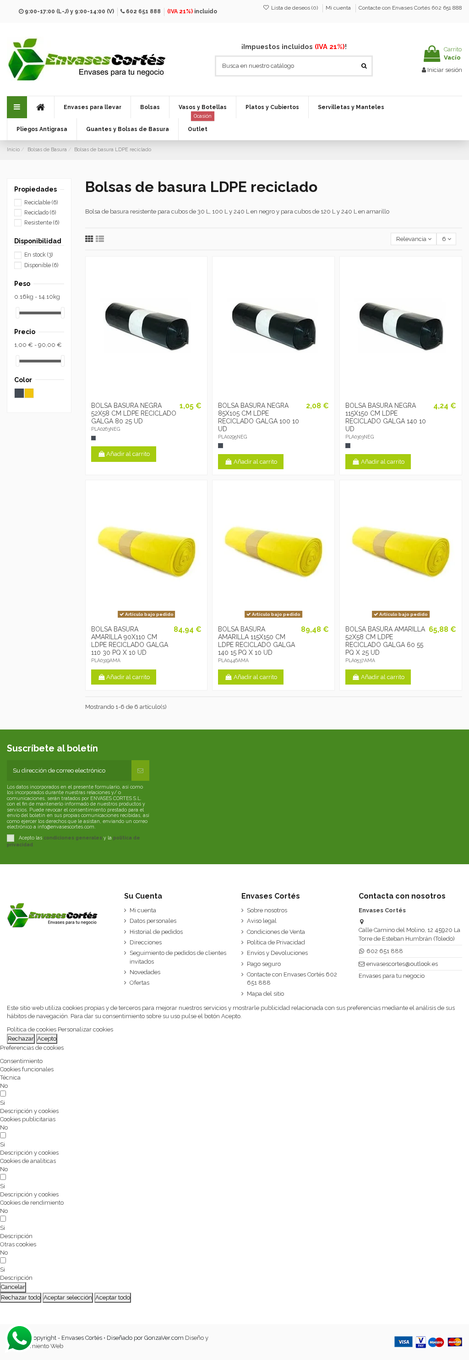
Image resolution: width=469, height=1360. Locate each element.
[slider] (17, 312)
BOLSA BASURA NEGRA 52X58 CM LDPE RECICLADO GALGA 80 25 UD (133, 413)
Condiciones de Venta (276, 931)
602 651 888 (143, 11)
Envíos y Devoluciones (277, 952)
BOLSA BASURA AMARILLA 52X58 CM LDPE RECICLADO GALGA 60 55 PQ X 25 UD (385, 640)
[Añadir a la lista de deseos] (134, 394)
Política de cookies (31, 1029)
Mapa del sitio (265, 993)
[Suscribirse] (140, 770)
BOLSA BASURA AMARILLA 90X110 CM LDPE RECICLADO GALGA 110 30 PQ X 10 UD (129, 640)
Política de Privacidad (276, 942)
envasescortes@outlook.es (402, 963)
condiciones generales (73, 837)
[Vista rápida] (162, 394)
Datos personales (153, 920)
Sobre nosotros (267, 910)
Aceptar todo (112, 1297)
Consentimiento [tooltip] (21, 1061)
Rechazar (21, 1038)
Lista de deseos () (294, 8)
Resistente (41, 222)
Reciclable (41, 202)
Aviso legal (262, 920)
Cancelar (13, 1286)
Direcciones (146, 942)
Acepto (46, 1038)
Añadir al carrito (128, 453)
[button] (92, 107)
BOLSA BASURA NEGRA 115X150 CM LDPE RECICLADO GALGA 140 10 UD (385, 417)
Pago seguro (264, 963)
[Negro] (93, 438)
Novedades (145, 972)
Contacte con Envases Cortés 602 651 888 (410, 8)
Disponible (41, 265)
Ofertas (139, 982)
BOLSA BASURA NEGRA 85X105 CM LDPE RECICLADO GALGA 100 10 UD (258, 417)
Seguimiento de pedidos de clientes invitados (178, 957)
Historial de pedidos (156, 931)
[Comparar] (150, 394)
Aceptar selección (68, 1297)
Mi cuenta (339, 8)
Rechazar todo (20, 1297)
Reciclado (40, 212)
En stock (38, 255)
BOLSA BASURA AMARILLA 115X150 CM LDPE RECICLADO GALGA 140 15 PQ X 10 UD (256, 640)
